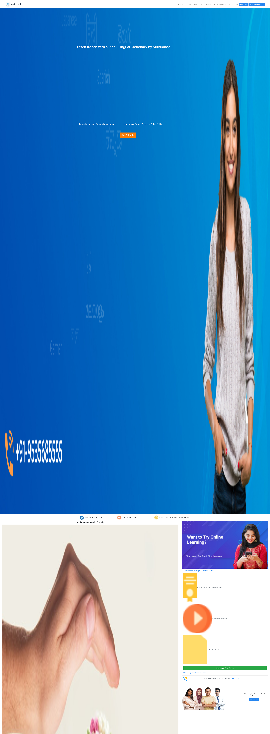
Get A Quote (128, 135)
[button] (188, 4)
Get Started (254, 699)
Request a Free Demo (225, 668)
